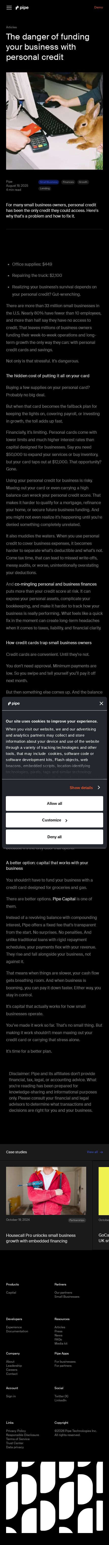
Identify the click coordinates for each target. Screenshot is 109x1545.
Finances (68, 182)
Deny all (54, 836)
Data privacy (15, 1447)
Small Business (49, 182)
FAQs (58, 1339)
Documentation (17, 1331)
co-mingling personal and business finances (56, 584)
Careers (11, 1370)
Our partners (63, 1293)
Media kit (61, 1344)
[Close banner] (101, 703)
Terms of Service (18, 1439)
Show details (81, 787)
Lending (45, 188)
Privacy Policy (16, 1431)
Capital (11, 1293)
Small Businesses (67, 1297)
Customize (51, 820)
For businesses (65, 1362)
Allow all (54, 803)
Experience (14, 1327)
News (58, 1335)
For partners (63, 1366)
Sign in (11, 1396)
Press (58, 1331)
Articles (60, 1327)
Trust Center (14, 1443)
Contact (11, 1374)
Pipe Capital (64, 899)
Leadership (14, 1366)
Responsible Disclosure (22, 1435)
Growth (83, 182)
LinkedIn (60, 1400)
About (10, 1362)
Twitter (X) (61, 1396)
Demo (98, 7)
